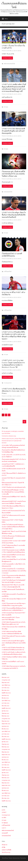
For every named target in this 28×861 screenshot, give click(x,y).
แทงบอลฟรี (5, 833)
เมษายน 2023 (5, 695)
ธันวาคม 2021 (5, 736)
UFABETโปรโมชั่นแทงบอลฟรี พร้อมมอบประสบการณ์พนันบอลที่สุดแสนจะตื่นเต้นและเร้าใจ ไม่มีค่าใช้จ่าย (13, 526)
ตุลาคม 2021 (5, 741)
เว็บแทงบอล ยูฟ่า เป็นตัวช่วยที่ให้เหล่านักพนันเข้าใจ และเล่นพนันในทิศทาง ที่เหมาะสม (13, 173)
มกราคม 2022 (5, 734)
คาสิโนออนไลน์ (7, 271)
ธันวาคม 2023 (5, 690)
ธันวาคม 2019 (5, 798)
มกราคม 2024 (5, 687)
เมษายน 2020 (5, 788)
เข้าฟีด (3, 847)
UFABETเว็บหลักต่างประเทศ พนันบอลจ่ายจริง (14, 487)
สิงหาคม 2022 (5, 716)
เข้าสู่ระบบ (4, 844)
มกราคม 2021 (5, 764)
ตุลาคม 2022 (5, 711)
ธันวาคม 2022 (5, 705)
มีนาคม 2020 (5, 790)
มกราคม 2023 (5, 703)
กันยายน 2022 (5, 713)
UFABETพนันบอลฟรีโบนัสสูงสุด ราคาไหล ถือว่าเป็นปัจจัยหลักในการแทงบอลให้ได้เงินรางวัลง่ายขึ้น (13, 492)
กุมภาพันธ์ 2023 (6, 700)
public (3, 810)
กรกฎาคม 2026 (6, 680)
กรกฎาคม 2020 (6, 780)
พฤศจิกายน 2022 (6, 708)
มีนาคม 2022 (5, 729)
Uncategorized (7, 383)
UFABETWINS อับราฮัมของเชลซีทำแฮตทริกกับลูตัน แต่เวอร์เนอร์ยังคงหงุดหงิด (13, 131)
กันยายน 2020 (5, 775)
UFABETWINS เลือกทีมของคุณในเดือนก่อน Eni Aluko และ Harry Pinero (14, 391)
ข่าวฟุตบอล (5, 822)
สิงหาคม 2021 (5, 747)
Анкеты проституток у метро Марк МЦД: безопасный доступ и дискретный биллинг (13, 440)
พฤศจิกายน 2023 (6, 693)
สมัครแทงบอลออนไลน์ (9, 63)
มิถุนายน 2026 (5, 682)
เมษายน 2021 (5, 757)
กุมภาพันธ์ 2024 (6, 685)
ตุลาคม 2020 (5, 772)
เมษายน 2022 (5, 726)
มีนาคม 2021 (5, 759)
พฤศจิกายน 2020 (6, 770)
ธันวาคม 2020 (5, 767)
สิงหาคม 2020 (5, 777)
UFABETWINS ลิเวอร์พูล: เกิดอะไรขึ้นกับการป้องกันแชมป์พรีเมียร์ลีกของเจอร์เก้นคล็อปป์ (14, 214)
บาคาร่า (4, 828)
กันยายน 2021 (5, 744)
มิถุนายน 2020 (5, 783)
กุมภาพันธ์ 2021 (6, 762)
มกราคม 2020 (5, 795)
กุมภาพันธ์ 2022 (6, 731)
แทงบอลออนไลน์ (8, 191)
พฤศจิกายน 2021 (6, 739)
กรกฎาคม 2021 (6, 749)
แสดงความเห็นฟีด (6, 850)
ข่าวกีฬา (4, 817)
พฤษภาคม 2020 (6, 785)
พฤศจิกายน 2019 (6, 801)
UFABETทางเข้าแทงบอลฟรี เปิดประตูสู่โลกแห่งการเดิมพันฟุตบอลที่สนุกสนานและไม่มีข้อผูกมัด (14, 643)
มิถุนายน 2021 (5, 752)
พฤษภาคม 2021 (6, 754)
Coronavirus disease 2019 (9, 436)
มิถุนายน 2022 (5, 721)
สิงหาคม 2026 (5, 677)
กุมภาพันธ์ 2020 (6, 793)
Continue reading (7, 58)
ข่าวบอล (6, 107)
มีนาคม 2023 (5, 698)
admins (19, 50)
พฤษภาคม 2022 (6, 723)
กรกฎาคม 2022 (6, 718)
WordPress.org (6, 852)
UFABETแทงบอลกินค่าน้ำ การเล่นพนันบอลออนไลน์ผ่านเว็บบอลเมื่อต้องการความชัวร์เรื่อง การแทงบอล (14, 571)
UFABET (4, 812)
